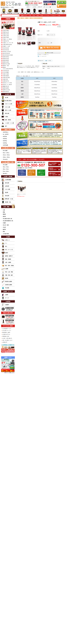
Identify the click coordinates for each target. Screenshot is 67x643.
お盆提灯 (7, 304)
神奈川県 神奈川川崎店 (8, 55)
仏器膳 (6, 268)
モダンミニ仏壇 (8, 103)
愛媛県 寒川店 (6, 86)
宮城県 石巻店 (6, 33)
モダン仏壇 (7, 107)
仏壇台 (6, 116)
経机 (59, 15)
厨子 (6, 126)
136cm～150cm (6, 157)
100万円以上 (5, 132)
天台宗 (4, 227)
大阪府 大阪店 (6, 74)
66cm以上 (5, 173)
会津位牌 (7, 186)
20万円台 (5, 140)
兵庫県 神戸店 (6, 81)
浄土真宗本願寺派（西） (8, 220)
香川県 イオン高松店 (7, 84)
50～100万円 (5, 134)
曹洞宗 (4, 214)
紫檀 (38, 15)
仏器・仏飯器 (8, 262)
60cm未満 (5, 150)
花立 (6, 246)
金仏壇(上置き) (8, 100)
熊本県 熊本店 (6, 91)
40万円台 (5, 136)
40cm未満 (5, 164)
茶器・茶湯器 (8, 259)
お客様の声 (39, 6)
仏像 (4, 209)
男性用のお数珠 (8, 281)
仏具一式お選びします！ (7, 340)
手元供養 (7, 287)
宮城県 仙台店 (6, 32)
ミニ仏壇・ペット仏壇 (9, 123)
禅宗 (4, 231)
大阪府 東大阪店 (6, 77)
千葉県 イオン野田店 (7, 39)
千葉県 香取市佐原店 (7, 44)
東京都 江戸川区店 (7, 51)
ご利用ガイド (28, 6)
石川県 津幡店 (6, 72)
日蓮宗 (4, 222)
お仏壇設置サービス (6, 328)
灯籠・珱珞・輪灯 (9, 275)
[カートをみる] (61, 7)
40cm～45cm (6, 166)
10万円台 (5, 143)
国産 (30, 15)
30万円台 (5, 138)
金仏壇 (6, 97)
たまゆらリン (54, 15)
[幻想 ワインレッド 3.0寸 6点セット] (21, 192)
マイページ (53, 6)
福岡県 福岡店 (6, 88)
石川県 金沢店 (6, 70)
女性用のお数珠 (8, 284)
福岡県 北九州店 (6, 89)
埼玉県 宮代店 (6, 49)
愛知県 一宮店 (6, 65)
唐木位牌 (7, 182)
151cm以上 (5, 159)
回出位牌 (7, 195)
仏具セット (7, 240)
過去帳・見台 (8, 202)
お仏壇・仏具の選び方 (7, 338)
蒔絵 (34, 15)
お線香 (6, 294)
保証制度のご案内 (6, 332)
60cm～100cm (6, 152)
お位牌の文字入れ (6, 334)
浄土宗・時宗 (6, 225)
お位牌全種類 (8, 179)
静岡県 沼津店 (6, 62)
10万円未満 (5, 145)
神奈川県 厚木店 (6, 53)
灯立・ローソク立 (9, 249)
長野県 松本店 (6, 58)
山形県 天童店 (6, 37)
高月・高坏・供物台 (9, 265)
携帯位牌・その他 (9, 198)
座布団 (6, 278)
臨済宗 (4, 229)
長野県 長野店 (6, 56)
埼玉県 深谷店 (6, 48)
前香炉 (6, 252)
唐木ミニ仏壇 (8, 110)
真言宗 (4, 216)
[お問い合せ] (54, 175)
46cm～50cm (6, 169)
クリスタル (47, 15)
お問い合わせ (46, 6)
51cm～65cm (6, 171)
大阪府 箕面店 (6, 75)
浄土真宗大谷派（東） (8, 218)
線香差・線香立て (9, 255)
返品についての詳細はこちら (44, 54)
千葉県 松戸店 (6, 41)
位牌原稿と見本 (5, 336)
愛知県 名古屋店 (6, 63)
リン (6, 243)
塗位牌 (42, 15)
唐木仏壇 (7, 113)
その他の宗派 (6, 233)
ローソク (7, 297)
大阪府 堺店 (5, 79)
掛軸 (4, 212)
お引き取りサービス (6, 330)
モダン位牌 (7, 189)
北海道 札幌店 (6, 30)
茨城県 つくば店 (6, 46)
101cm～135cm (6, 154)
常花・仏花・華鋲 (9, 271)
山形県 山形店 (6, 35)
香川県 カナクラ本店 (7, 82)
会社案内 (34, 6)
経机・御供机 (8, 119)
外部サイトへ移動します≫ (9, 372)
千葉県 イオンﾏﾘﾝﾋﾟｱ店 (8, 42)
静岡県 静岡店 (6, 60)
